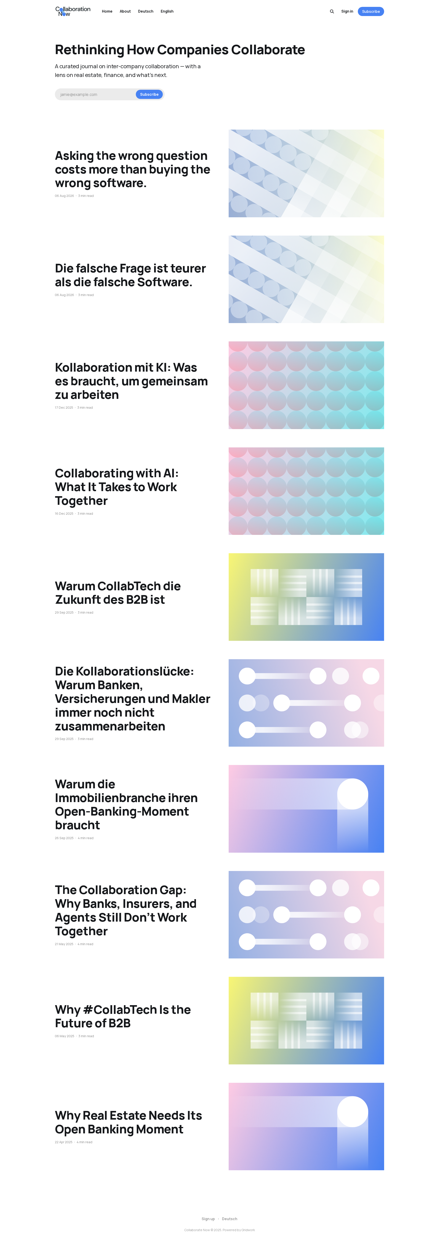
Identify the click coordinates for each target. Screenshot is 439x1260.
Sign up (208, 1218)
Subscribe (371, 11)
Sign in (347, 11)
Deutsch (145, 11)
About (125, 11)
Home (107, 11)
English (167, 11)
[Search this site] (332, 11)
